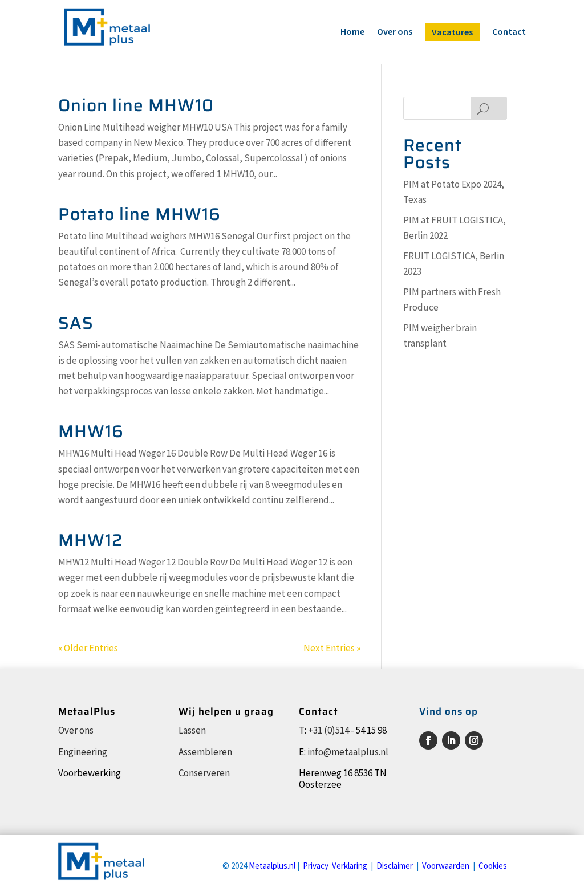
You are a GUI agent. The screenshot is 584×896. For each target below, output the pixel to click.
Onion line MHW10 (136, 105)
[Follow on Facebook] (428, 740)
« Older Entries (88, 648)
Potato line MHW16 (139, 214)
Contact (509, 32)
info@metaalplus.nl (347, 752)
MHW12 (90, 540)
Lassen (192, 730)
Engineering (82, 752)
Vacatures (452, 32)
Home (352, 32)
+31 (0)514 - (331, 730)
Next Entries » (331, 648)
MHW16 (91, 431)
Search (489, 108)
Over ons (394, 32)
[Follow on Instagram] (474, 740)
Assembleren (205, 752)
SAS (76, 322)
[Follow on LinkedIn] (451, 740)
